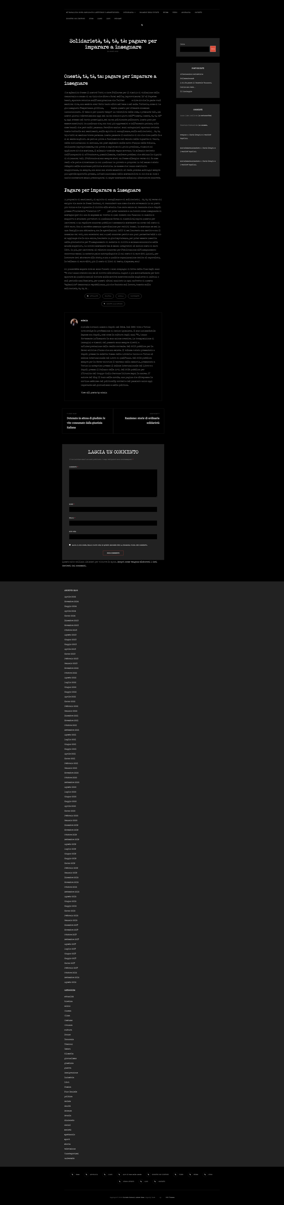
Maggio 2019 (70, 859)
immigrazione (71, 1073)
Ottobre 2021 (70, 725)
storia (67, 1144)
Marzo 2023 (69, 654)
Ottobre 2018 (70, 887)
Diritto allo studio (114, 304)
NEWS (91, 18)
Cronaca (68, 1025)
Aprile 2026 (70, 597)
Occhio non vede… (187, 87)
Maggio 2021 (70, 749)
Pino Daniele (70, 1092)
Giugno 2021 (70, 744)
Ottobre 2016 (70, 973)
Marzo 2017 (69, 963)
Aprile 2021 (70, 754)
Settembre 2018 (71, 892)
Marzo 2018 (69, 911)
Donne (67, 1035)
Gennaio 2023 (70, 663)
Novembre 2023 (71, 625)
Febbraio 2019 (71, 868)
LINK (108, 18)
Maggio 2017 (70, 958)
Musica (67, 1087)
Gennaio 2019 (70, 873)
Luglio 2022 (70, 682)
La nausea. (203, 125)
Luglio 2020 (70, 792)
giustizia (69, 1063)
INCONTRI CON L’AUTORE (75, 18)
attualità (94, 296)
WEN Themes (170, 1197)
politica (108, 296)
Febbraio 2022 (71, 706)
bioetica (68, 1001)
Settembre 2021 (71, 730)
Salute (67, 1101)
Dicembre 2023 (71, 621)
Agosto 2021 (70, 735)
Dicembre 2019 (71, 825)
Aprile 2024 (70, 611)
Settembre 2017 (71, 939)
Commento (73, 467)
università (134, 296)
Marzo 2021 (69, 759)
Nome (71, 504)
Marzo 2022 (69, 701)
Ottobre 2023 (70, 630)
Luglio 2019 (70, 849)
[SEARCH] (142, 25)
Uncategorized (71, 1154)
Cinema (67, 1011)
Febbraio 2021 (71, 763)
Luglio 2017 (70, 949)
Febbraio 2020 (71, 816)
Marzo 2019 (69, 863)
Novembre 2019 (71, 830)
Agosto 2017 (70, 944)
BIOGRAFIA (186, 12)
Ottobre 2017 (70, 935)
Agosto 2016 (70, 982)
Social (67, 1125)
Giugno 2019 (70, 854)
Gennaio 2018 (70, 920)
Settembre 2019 (71, 839)
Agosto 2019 (70, 844)
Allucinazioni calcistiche (191, 74)
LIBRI (99, 18)
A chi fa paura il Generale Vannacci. (196, 83)
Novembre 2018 (71, 882)
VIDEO (174, 12)
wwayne (183, 135)
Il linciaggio (186, 91)
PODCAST (117, 18)
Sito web (72, 531)
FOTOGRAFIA (128, 12)
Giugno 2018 (70, 901)
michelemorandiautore (190, 148)
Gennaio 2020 (70, 820)
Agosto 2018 (70, 897)
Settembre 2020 (71, 782)
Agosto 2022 (70, 678)
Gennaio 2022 (70, 711)
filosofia (69, 1054)
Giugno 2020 (70, 797)
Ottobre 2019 (70, 835)
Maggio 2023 (70, 644)
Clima (67, 1016)
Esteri (67, 1049)
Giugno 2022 (70, 687)
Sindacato (69, 1120)
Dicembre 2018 (71, 878)
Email (72, 518)
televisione (70, 1149)
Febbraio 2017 (71, 968)
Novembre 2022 (71, 668)
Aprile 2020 (70, 806)
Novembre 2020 (71, 773)
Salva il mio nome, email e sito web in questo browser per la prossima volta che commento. (110, 545)
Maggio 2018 (70, 906)
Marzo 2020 (69, 811)
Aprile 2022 (70, 697)
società (67, 1130)
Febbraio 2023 (71, 659)
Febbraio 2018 (71, 916)
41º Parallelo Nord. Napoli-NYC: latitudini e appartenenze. (92, 12)
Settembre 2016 (71, 977)
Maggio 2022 (70, 692)
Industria (69, 1078)
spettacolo (69, 1135)
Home (142, 1197)
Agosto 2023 (70, 635)
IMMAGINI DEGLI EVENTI (149, 12)
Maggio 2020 (70, 801)
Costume (68, 1020)
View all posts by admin (94, 393)
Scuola (121, 296)
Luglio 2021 (70, 740)
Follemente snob (187, 78)
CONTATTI (198, 12)
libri (66, 1082)
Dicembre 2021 (71, 716)
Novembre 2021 (71, 721)
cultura (68, 1030)
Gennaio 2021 (70, 768)
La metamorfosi (205, 116)
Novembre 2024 (71, 602)
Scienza (68, 1111)
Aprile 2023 (70, 649)
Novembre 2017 (71, 930)
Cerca (182, 44)
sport (67, 1139)
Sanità (67, 1106)
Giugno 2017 (70, 954)
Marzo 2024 (69, 616)
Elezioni (68, 1044)
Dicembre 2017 (71, 925)
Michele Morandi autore (131, 1197)
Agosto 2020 (70, 787)
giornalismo (70, 1058)
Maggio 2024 (70, 606)
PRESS (165, 12)
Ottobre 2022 (70, 673)
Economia (69, 1039)
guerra (67, 1068)
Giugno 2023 (70, 640)
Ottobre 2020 (70, 778)
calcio (67, 1006)
